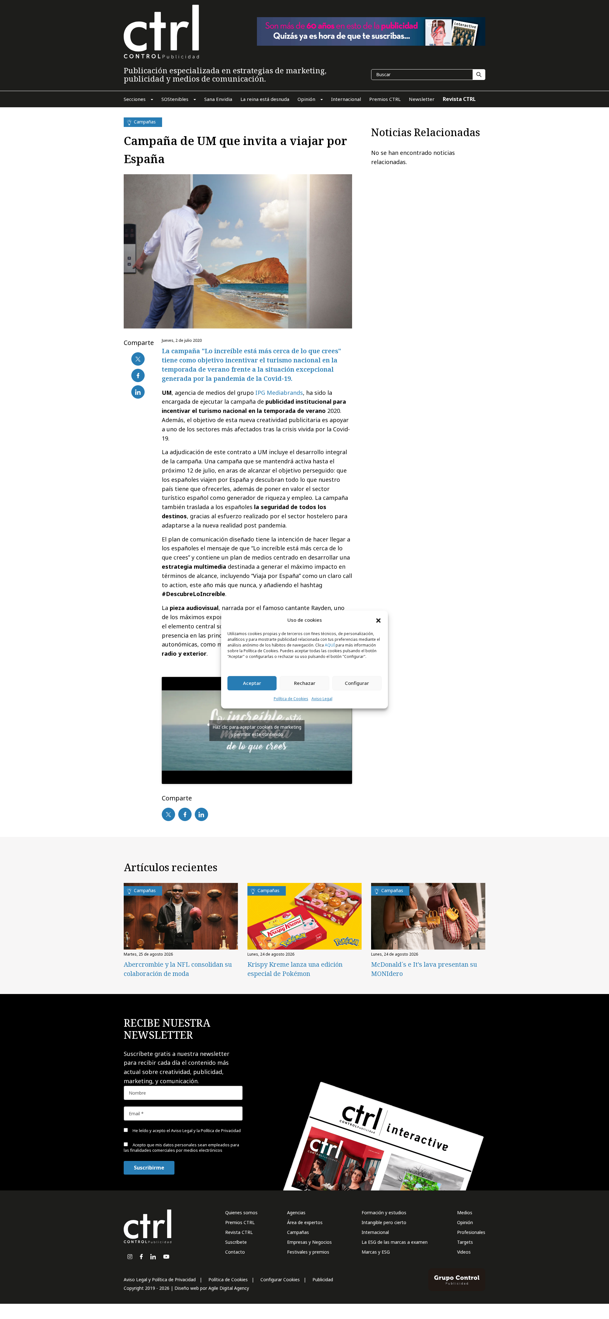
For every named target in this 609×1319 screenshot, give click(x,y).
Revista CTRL (239, 1232)
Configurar (357, 683)
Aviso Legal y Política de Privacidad (160, 1279)
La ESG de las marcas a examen (395, 1242)
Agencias (296, 1213)
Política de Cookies (291, 698)
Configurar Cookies (280, 1279)
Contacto (235, 1252)
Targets (465, 1242)
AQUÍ (330, 645)
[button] (378, 620)
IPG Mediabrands (279, 392)
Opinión (465, 1222)
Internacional (375, 1232)
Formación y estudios (384, 1213)
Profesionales (471, 1232)
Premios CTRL (240, 1222)
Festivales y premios (308, 1252)
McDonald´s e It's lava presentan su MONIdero (424, 969)
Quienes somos (241, 1213)
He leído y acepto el (186, 1130)
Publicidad (322, 1279)
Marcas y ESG (376, 1252)
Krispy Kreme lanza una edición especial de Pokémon (295, 969)
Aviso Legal (321, 698)
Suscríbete (236, 1242)
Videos (464, 1252)
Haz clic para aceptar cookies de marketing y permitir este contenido (257, 730)
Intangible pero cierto (384, 1222)
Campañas (298, 1232)
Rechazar (304, 683)
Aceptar (252, 683)
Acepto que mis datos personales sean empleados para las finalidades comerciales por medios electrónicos (181, 1147)
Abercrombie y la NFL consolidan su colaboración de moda (178, 969)
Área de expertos (305, 1222)
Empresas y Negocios (309, 1242)
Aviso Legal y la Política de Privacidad (206, 1130)
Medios (464, 1213)
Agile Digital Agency (228, 1288)
